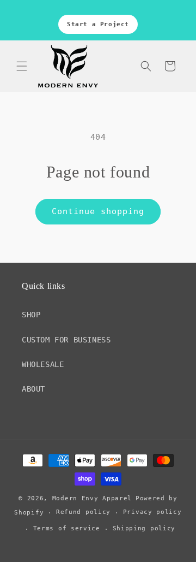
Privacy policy (152, 512)
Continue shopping (98, 211)
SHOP (31, 314)
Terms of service (66, 528)
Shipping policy (144, 528)
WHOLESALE (43, 364)
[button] (22, 66)
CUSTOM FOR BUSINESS (66, 339)
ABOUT (33, 388)
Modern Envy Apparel (92, 498)
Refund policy (83, 512)
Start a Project (98, 24)
